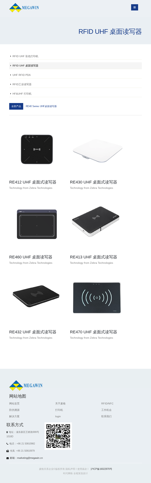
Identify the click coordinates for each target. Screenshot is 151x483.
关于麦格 (60, 403)
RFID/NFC (107, 403)
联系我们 (106, 416)
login (58, 416)
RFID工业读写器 (22, 84)
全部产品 (16, 106)
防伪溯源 (14, 409)
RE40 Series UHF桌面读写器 (41, 106)
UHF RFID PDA (22, 74)
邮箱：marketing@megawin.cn (26, 458)
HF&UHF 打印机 (22, 93)
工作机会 (106, 409)
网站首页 (14, 403)
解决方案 (14, 416)
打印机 (59, 409)
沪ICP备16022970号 (101, 469)
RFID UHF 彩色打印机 (25, 56)
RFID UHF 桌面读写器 (25, 65)
